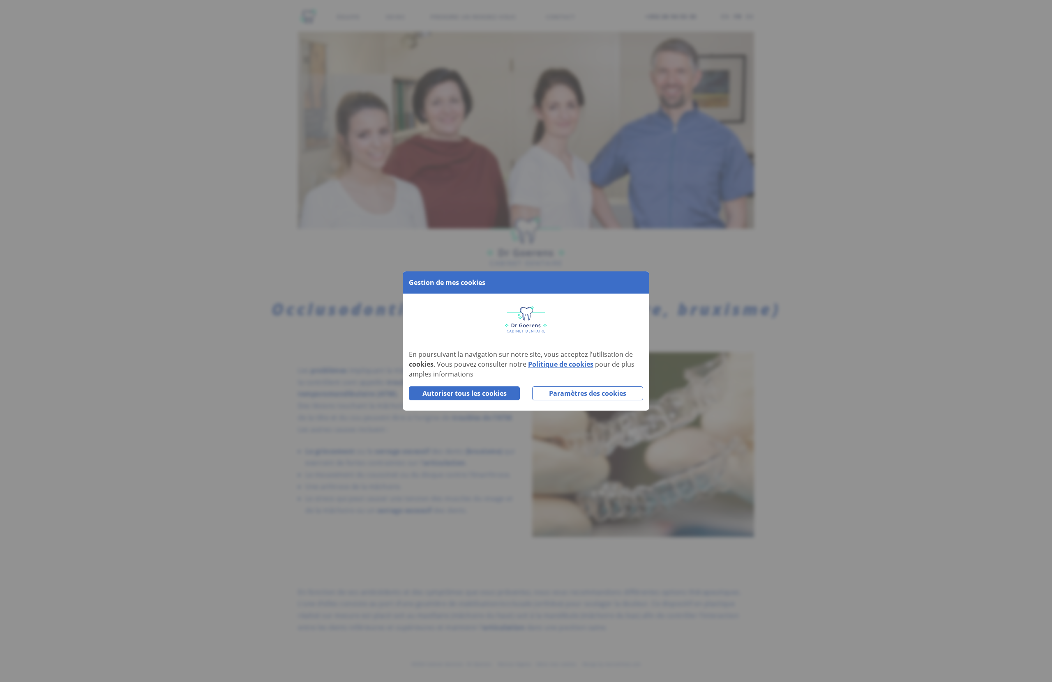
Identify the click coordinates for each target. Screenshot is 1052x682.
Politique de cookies (560, 364)
